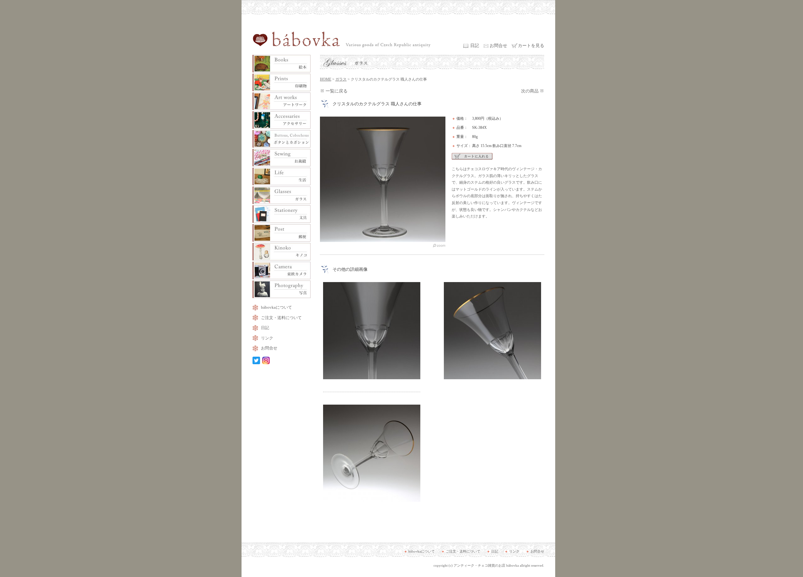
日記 (474, 45)
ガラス (341, 79)
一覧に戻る (337, 91)
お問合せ (498, 45)
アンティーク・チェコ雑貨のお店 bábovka (486, 565)
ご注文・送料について (281, 317)
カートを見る (531, 45)
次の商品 (530, 91)
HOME (325, 79)
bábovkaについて (276, 307)
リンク (267, 338)
